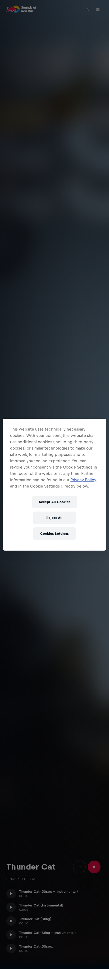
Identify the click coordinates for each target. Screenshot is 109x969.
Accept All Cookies (54, 502)
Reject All (54, 518)
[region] (54, 485)
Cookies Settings (54, 534)
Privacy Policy (83, 480)
